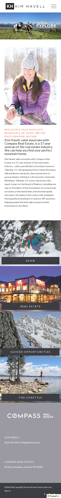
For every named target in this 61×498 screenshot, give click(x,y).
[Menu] (52, 6)
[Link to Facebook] (44, 494)
